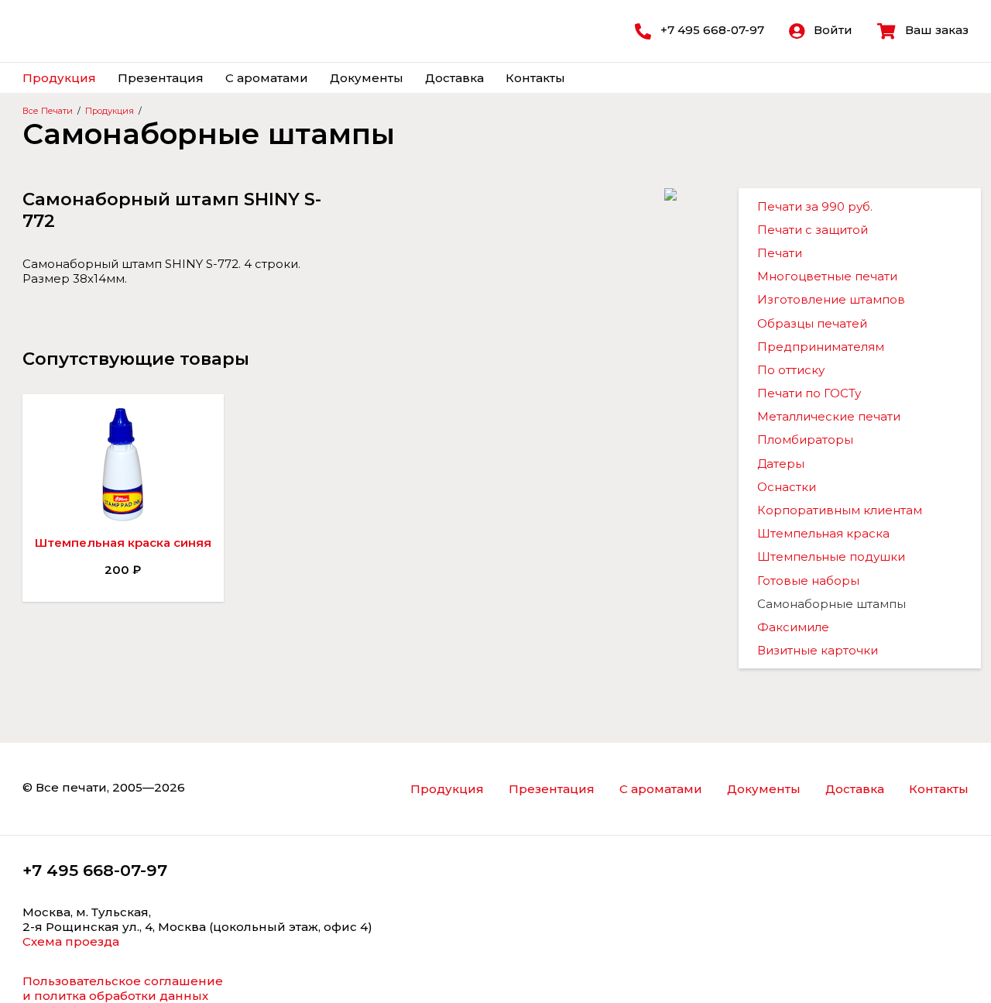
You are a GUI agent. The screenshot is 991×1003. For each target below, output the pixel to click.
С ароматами (266, 77)
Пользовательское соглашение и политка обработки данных (122, 988)
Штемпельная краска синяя (123, 542)
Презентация (161, 77)
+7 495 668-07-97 (94, 870)
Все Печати (47, 110)
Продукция (59, 77)
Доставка (454, 77)
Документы (366, 77)
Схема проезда (70, 941)
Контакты (535, 77)
